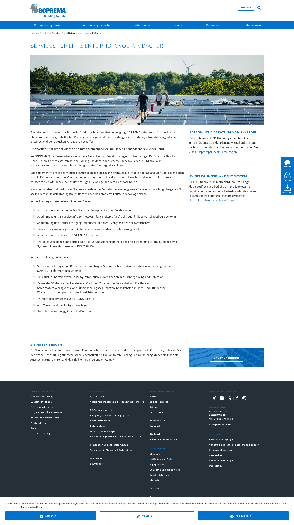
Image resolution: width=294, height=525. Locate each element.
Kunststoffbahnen (41, 401)
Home (34, 33)
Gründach (35, 428)
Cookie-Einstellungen (221, 460)
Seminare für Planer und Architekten (111, 450)
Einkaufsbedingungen (221, 439)
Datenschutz (216, 455)
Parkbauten (156, 412)
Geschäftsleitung (160, 475)
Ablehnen (50, 515)
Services (45, 33)
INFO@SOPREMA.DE (220, 424)
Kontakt (246, 7)
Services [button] (178, 25)
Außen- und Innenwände (163, 439)
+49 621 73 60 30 (223, 419)
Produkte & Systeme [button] (47, 25)
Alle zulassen (243, 515)
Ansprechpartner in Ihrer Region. (217, 152)
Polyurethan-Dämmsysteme (46, 412)
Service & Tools (99, 391)
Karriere (154, 488)
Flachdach (155, 396)
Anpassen (147, 515)
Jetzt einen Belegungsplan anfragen (212, 200)
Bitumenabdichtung (41, 396)
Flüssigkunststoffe (41, 407)
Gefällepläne (97, 426)
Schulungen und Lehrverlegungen (109, 444)
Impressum (215, 465)
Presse (153, 497)
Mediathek (96, 458)
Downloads (96, 463)
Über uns (155, 453)
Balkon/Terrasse (159, 401)
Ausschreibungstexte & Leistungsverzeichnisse (117, 401)
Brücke (153, 407)
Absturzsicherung (40, 433)
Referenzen (213, 25)
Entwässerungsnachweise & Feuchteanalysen (116, 436)
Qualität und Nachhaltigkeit (166, 469)
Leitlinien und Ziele (161, 459)
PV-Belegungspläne (101, 410)
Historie (154, 480)
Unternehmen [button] (252, 25)
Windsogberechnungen (103, 431)
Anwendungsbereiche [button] (96, 25)
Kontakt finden (226, 358)
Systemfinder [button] (141, 25)
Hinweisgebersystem (221, 450)
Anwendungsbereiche (162, 391)
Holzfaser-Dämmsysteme (45, 417)
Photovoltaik (38, 422)
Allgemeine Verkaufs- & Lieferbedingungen (234, 444)
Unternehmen (157, 448)
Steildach (155, 434)
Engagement (157, 464)
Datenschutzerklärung (32, 507)
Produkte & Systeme (42, 391)
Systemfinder (98, 396)
